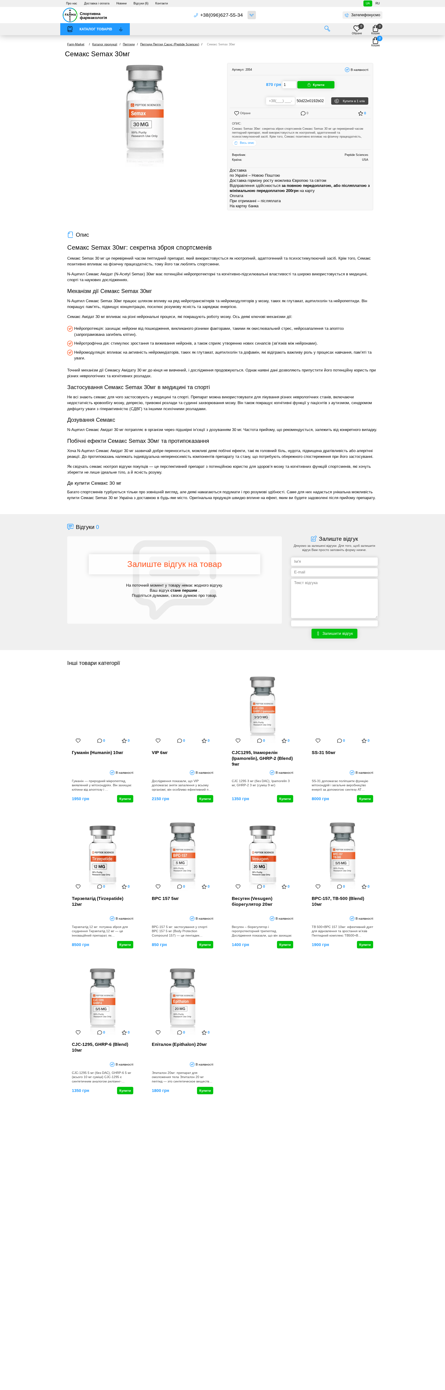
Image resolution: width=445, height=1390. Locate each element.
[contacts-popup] (252, 15)
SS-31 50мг (324, 752)
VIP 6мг (160, 752)
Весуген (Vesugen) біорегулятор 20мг (252, 901)
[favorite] (78, 740)
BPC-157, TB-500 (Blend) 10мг (338, 901)
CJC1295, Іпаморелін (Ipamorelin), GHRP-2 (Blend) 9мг (262, 758)
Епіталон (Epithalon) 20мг (179, 1044)
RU (377, 3)
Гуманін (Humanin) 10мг (97, 752)
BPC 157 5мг (165, 898)
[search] (327, 29)
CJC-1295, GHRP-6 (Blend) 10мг (100, 1047)
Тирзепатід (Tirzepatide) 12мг (97, 901)
